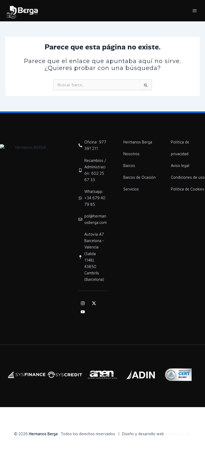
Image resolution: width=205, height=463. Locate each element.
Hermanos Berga (137, 142)
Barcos (129, 165)
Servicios (131, 189)
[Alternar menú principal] (195, 11)
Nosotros (131, 153)
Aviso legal (180, 165)
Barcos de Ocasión (139, 177)
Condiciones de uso (188, 177)
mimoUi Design (178, 433)
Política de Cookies (187, 189)
